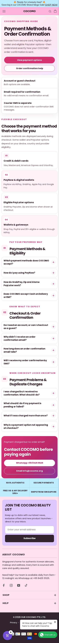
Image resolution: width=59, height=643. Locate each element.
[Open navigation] (4, 11)
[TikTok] (26, 585)
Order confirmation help (29, 68)
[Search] (50, 11)
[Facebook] (3, 585)
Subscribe (29, 538)
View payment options (29, 60)
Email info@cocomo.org (29, 470)
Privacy (13, 622)
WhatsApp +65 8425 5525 (29, 462)
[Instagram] (11, 585)
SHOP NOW (51, 4)
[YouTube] (18, 585)
